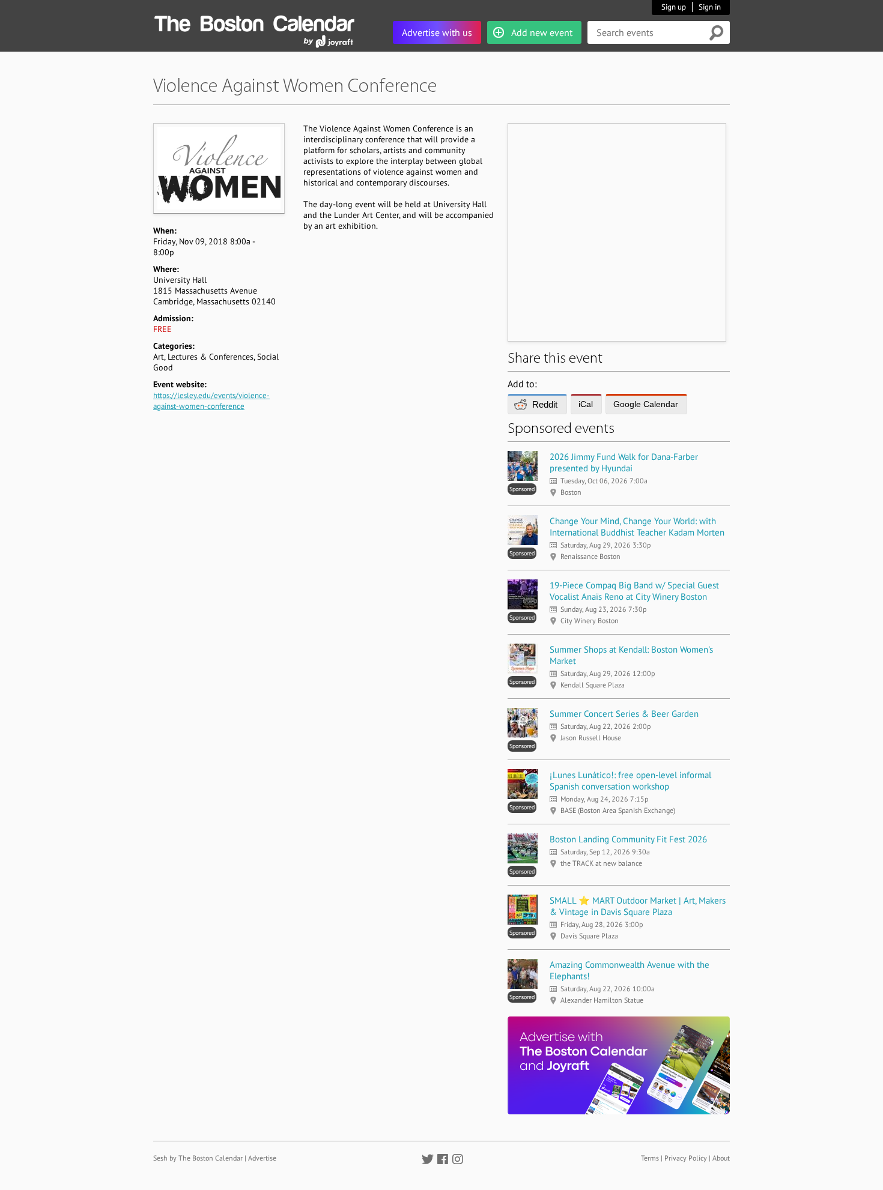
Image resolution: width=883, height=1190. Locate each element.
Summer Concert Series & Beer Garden (624, 713)
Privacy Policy (685, 1157)
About (721, 1157)
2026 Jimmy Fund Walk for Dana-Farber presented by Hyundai (624, 462)
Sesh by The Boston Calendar (198, 1157)
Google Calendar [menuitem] (645, 404)
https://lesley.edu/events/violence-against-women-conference (211, 400)
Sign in (710, 7)
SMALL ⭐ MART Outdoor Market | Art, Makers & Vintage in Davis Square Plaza (638, 906)
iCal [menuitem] (585, 404)
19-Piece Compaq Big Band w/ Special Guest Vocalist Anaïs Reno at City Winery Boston (634, 590)
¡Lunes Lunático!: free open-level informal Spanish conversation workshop (630, 780)
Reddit (544, 404)
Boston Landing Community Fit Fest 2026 (628, 839)
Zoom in (218, 168)
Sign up (673, 7)
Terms (650, 1157)
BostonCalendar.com (254, 21)
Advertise (262, 1157)
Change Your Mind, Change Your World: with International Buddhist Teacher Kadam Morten (637, 526)
